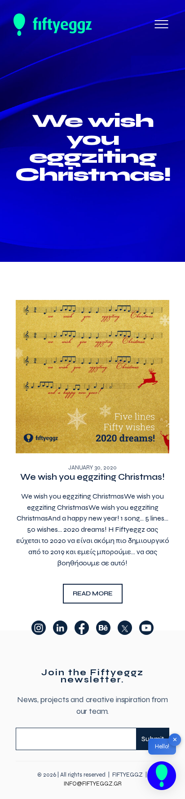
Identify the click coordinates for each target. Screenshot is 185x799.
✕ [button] (174, 739)
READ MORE (93, 593)
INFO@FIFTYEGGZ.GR (93, 783)
